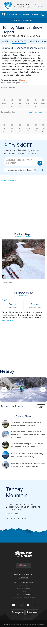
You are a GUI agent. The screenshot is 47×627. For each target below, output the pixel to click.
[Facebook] (35, 605)
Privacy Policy (23, 586)
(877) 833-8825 (12, 514)
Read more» (7, 320)
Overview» (23, 295)
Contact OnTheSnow (23, 574)
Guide (5, 41)
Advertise (23, 578)
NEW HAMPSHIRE (10, 36)
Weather (10, 14)
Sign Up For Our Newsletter (23, 582)
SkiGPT (35, 14)
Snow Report (19, 41)
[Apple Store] (31, 611)
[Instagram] (28, 605)
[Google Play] (18, 611)
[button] (43, 14)
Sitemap (23, 592)
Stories (26, 14)
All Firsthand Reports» (23, 237)
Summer (27, 20)
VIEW (41, 407)
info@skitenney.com (16, 518)
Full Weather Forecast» (37, 112)
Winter (17, 20)
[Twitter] (21, 605)
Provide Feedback (7, 180)
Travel (18, 14)
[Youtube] (13, 605)
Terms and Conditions (23, 589)
